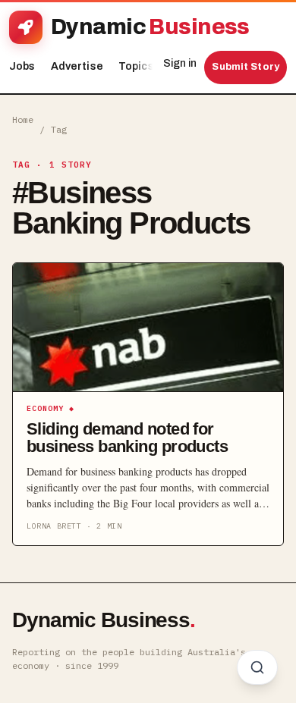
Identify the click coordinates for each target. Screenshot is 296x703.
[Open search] (257, 667)
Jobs (22, 66)
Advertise (77, 66)
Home (22, 119)
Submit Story (245, 66)
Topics (140, 66)
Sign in (180, 63)
